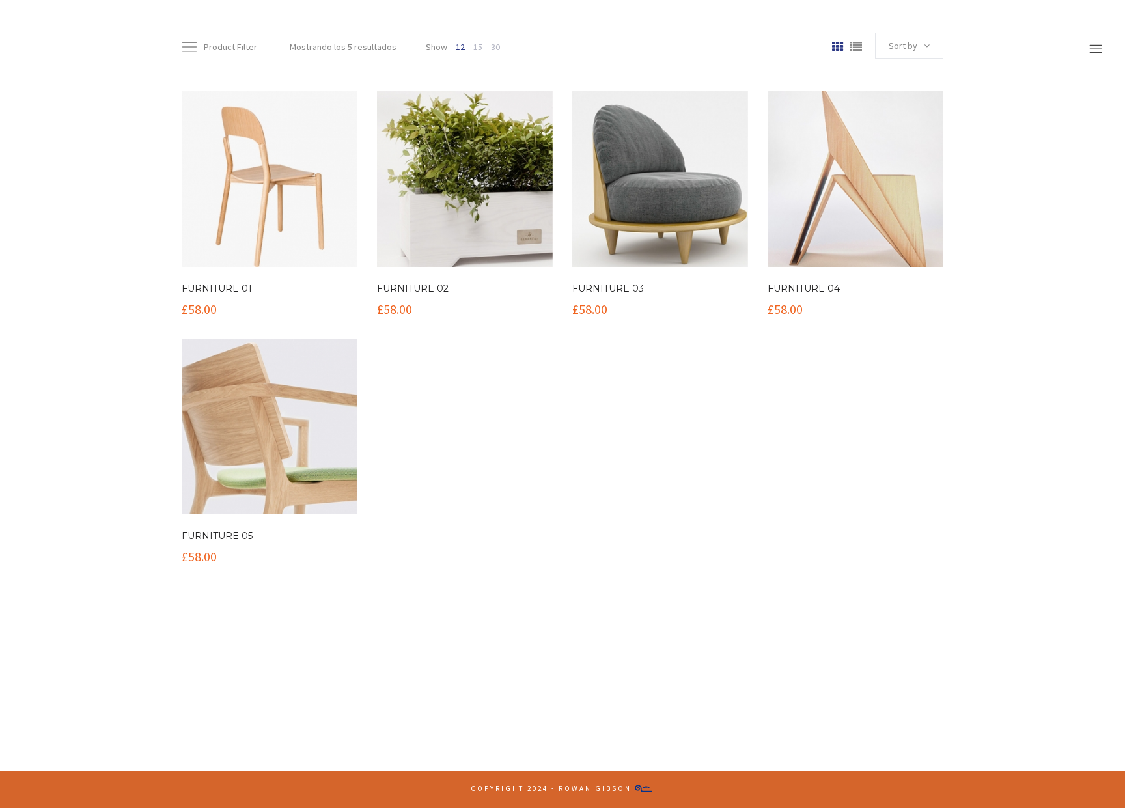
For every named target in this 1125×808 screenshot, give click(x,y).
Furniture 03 (608, 288)
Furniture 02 (413, 288)
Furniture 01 (217, 288)
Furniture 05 (217, 536)
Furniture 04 (804, 288)
